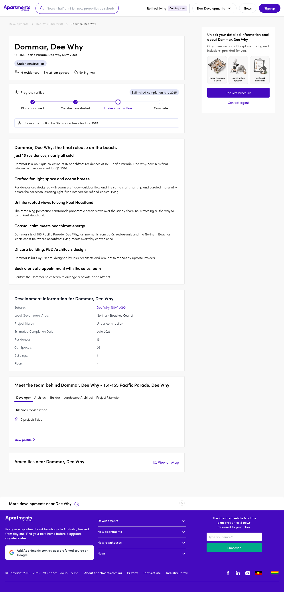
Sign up (269, 8)
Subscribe (234, 547)
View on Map (168, 462)
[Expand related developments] (182, 503)
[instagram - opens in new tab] (247, 573)
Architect (40, 397)
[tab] (23, 397)
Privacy (132, 572)
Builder (55, 397)
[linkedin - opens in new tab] (238, 573)
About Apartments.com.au (103, 572)
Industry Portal (176, 572)
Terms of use (152, 572)
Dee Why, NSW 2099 (49, 24)
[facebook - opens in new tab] (228, 573)
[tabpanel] (96, 424)
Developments (18, 24)
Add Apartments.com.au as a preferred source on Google (52, 552)
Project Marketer (108, 397)
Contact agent (238, 102)
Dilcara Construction (30, 409)
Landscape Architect (78, 397)
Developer (23, 397)
